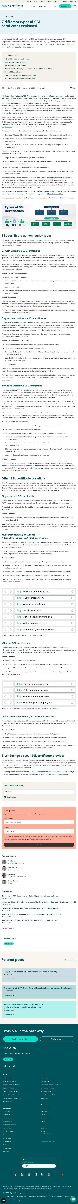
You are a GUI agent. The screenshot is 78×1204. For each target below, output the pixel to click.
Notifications (7, 1141)
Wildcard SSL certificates (13, 72)
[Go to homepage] (12, 6)
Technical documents (9, 1125)
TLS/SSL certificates (9, 1078)
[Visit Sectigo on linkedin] (9, 1066)
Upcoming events (8, 1131)
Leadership (44, 1111)
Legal (19, 1200)
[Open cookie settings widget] (3, 1200)
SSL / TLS (8, 943)
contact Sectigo (57, 774)
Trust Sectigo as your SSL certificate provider (20, 78)
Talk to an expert (57, 1039)
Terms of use (10, 1196)
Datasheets (6, 1135)
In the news (6, 1111)
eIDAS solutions (7, 1101)
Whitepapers (7, 1138)
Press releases (7, 1121)
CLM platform (45, 1081)
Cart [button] (35, 1)
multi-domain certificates (46, 542)
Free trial (73, 1)
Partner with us (45, 1078)
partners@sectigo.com (47, 1141)
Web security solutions (47, 1088)
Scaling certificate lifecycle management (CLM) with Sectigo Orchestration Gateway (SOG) (39, 902)
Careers (43, 1114)
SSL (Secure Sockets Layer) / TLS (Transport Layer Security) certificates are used (32, 96)
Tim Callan (12, 861)
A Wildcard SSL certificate (11, 647)
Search (29, 1)
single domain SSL (9, 500)
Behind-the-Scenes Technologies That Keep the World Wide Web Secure (31, 914)
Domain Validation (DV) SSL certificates (16, 255)
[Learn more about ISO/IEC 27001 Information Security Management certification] (62, 1174)
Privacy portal (10, 1200)
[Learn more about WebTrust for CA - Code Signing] (49, 1174)
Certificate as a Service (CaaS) (49, 1085)
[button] (73, 1199)
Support (57, 1)
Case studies (7, 1128)
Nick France (12, 88)
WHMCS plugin (45, 1098)
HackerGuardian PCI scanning (12, 1098)
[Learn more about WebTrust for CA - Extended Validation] (29, 1174)
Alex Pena (11, 874)
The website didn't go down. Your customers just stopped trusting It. (30, 908)
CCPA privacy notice (56, 1196)
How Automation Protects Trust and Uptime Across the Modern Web (29, 920)
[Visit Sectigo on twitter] (5, 1066)
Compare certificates (9, 1081)
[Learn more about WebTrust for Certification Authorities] (22, 1174)
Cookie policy (69, 1196)
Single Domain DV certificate (59, 191)
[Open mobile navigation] (75, 6)
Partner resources (46, 1091)
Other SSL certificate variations (15, 62)
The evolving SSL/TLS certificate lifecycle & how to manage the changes (38, 988)
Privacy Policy (10, 839)
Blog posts (6, 1114)
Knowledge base (8, 1118)
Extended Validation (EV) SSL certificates (17, 390)
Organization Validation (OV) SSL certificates (18, 323)
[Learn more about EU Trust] (56, 1174)
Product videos (7, 1148)
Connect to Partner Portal (48, 1095)
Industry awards (45, 1118)
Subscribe (8, 1059)
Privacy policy (21, 1196)
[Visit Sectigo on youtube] (14, 1066)
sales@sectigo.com (46, 1134)
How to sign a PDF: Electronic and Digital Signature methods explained (30, 896)
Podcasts (6, 1145)
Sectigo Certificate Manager (11, 1085)
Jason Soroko (13, 881)
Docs (65, 1)
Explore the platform (20, 1039)
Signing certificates (9, 1088)
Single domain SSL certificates (15, 65)
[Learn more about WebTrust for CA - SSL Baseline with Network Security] (42, 1174)
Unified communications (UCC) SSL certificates (20, 75)
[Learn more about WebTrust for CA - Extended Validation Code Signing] (36, 1174)
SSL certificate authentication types (17, 59)
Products (6, 1075)
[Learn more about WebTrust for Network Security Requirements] (15, 1174)
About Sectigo (45, 1108)
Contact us (44, 1121)
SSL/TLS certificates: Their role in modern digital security (30, 972)
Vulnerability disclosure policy (38, 1196)
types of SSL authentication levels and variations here (47, 772)
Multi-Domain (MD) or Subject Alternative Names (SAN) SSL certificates (29, 69)
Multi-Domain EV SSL (55, 194)
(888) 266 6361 (29, 1162)
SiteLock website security (10, 1091)
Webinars (6, 1151)
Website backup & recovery (11, 1095)
